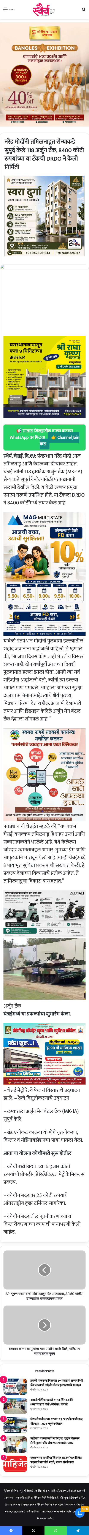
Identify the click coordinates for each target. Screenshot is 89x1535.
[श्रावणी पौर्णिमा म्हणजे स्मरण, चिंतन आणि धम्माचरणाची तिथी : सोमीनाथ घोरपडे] (15, 1406)
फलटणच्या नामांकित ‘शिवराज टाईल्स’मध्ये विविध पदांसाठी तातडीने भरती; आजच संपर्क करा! (56, 1460)
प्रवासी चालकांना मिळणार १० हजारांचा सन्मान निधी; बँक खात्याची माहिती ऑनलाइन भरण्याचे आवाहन (56, 1383)
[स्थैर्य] (44, 9)
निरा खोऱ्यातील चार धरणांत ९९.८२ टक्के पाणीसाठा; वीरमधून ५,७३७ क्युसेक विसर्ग (56, 1421)
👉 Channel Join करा (59, 441)
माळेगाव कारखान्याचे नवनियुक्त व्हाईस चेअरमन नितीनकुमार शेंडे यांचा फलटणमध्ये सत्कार (54, 1441)
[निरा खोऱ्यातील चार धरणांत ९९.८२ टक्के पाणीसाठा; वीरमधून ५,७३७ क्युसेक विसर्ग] (15, 1425)
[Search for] (83, 11)
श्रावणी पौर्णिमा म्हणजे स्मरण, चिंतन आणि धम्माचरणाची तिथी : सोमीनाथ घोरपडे (51, 1402)
